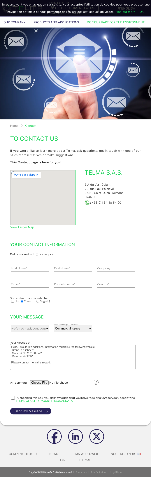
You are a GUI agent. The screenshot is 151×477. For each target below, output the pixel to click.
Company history (23, 454)
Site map (84, 460)
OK (142, 12)
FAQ (63, 460)
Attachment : (19, 382)
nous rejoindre (124, 454)
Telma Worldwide (84, 454)
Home (14, 126)
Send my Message (28, 411)
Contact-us (81, 472)
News (53, 454)
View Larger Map (22, 227)
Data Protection (98, 472)
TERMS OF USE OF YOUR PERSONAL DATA (44, 400)
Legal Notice (116, 472)
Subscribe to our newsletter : (29, 298)
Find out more (125, 12)
